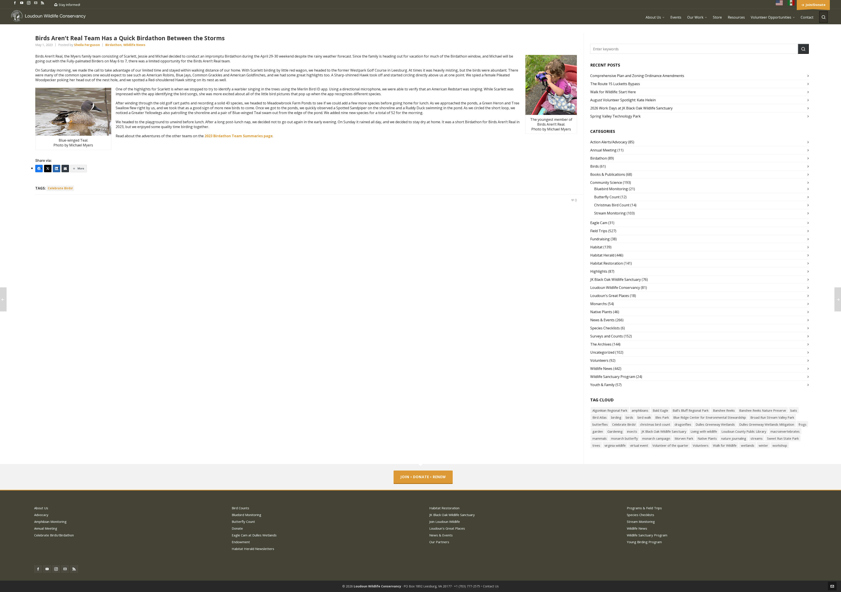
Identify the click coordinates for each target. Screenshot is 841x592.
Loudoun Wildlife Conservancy (615, 287)
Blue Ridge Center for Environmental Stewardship (709, 417)
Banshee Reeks (724, 410)
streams (757, 438)
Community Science (606, 182)
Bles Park (662, 417)
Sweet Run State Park (783, 438)
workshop (779, 445)
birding (616, 417)
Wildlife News (134, 44)
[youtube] (22, 2)
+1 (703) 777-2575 (467, 586)
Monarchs (598, 303)
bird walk (644, 417)
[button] (803, 49)
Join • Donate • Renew (423, 476)
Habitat (596, 247)
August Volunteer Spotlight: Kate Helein (623, 100)
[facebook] (15, 2)
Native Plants (601, 311)
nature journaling (733, 438)
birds (629, 417)
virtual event (639, 445)
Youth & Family (602, 384)
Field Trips (598, 230)
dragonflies (683, 424)
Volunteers (599, 360)
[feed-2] (43, 2)
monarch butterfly (624, 438)
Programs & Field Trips (644, 508)
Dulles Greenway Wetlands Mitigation (766, 424)
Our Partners (439, 542)
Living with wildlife (704, 431)
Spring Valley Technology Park (615, 116)
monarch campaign (656, 438)
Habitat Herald (602, 255)
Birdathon (113, 44)
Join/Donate (815, 4)
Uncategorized (602, 352)
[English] (779, 2)
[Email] (65, 168)
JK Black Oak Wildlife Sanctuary (615, 279)
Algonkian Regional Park (609, 410)
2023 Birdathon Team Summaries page (239, 136)
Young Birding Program (644, 542)
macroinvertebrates (785, 431)
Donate (237, 528)
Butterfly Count (607, 197)
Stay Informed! (69, 4)
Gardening (615, 431)
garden (597, 431)
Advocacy (41, 515)
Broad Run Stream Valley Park (772, 417)
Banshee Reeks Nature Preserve (762, 410)
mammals (599, 438)
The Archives (600, 344)
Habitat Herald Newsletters (253, 548)
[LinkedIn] (56, 168)
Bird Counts (240, 508)
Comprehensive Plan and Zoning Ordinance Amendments (637, 75)
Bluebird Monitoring (611, 188)
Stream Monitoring (610, 213)
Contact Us (491, 586)
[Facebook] (39, 168)
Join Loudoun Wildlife (444, 521)
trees (596, 445)
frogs (802, 424)
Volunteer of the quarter (670, 445)
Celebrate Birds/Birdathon (54, 535)
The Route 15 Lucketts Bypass (615, 83)
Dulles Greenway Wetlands (715, 424)
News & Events (602, 320)
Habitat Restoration (606, 263)
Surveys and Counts (606, 336)
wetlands (747, 445)
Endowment (241, 542)
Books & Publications (607, 174)
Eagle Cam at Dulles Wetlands (254, 535)
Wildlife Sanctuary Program (612, 376)
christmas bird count (655, 424)
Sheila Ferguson (87, 44)
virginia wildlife (615, 445)
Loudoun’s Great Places (447, 528)
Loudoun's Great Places (609, 295)
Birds (594, 166)
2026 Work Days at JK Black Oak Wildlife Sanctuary (631, 108)
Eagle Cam (598, 222)
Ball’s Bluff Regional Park (690, 410)
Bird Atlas (599, 417)
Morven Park (684, 438)
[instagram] (29, 3)
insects (632, 431)
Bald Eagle (660, 410)
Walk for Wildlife (725, 445)
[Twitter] (47, 168)
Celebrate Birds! (60, 188)
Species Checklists (605, 328)
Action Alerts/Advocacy (608, 142)
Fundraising (600, 239)
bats (793, 410)
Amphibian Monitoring (50, 521)
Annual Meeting (603, 150)
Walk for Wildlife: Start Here (613, 92)
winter (763, 445)
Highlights (598, 271)
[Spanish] (791, 2)
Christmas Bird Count (611, 205)
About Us (41, 508)
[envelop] (36, 2)
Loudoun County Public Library (743, 431)
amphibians (640, 410)
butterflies (600, 424)
